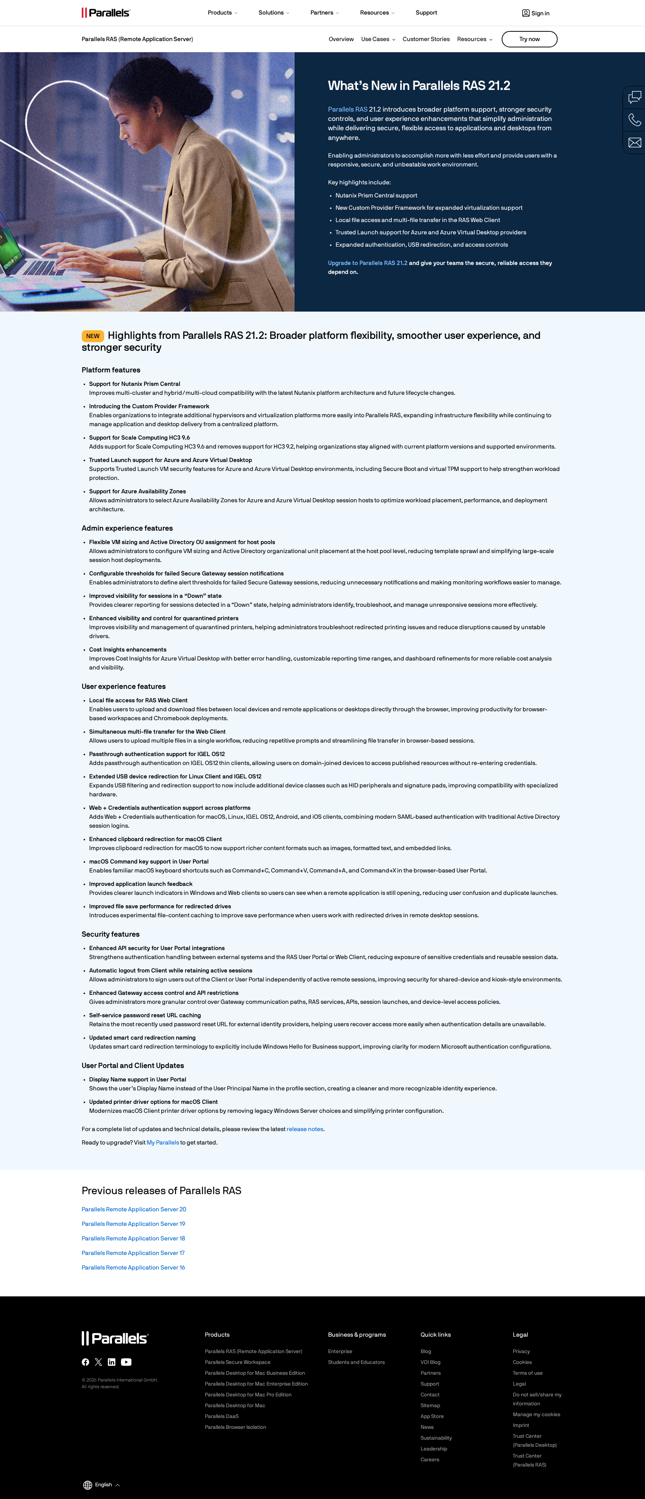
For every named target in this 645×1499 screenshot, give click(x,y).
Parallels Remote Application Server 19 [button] (133, 1224)
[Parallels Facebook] (85, 1362)
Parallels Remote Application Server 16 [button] (133, 1268)
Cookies (522, 1362)
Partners (431, 1373)
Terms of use (528, 1373)
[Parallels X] (98, 1362)
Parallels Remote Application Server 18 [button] (133, 1239)
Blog (426, 1351)
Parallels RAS (348, 109)
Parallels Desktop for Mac (235, 1405)
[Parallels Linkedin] (111, 1362)
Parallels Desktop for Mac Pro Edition (248, 1394)
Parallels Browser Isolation (235, 1427)
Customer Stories (426, 39)
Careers (430, 1459)
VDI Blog (430, 1362)
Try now (530, 39)
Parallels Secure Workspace (238, 1362)
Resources (471, 39)
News (427, 1427)
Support (430, 1384)
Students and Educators (356, 1362)
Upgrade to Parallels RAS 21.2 (368, 263)
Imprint (521, 1425)
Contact (430, 1394)
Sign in (540, 13)
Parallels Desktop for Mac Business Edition (255, 1373)
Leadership (434, 1449)
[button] (223, 13)
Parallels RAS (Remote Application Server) (137, 39)
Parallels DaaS (222, 1416)
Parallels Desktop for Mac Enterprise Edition (256, 1384)
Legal (519, 1384)
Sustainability (436, 1438)
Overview (341, 39)
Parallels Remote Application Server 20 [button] (134, 1209)
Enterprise (340, 1351)
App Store (432, 1416)
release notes (305, 1129)
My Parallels (163, 1143)
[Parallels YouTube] (126, 1362)
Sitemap (430, 1405)
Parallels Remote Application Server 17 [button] (133, 1253)
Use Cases (375, 39)
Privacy (521, 1351)
